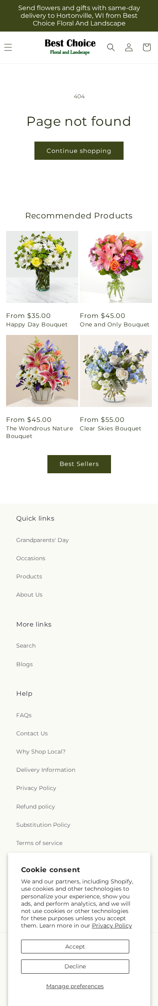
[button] (111, 47)
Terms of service (39, 843)
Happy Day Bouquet (37, 324)
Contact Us (32, 733)
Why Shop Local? (41, 751)
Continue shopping (79, 151)
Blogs (24, 664)
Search (26, 645)
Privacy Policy (112, 925)
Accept (75, 946)
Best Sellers (79, 464)
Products (29, 576)
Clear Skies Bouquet (110, 428)
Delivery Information (45, 769)
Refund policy (35, 806)
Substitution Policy (43, 824)
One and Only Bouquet (115, 324)
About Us (29, 594)
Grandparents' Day (42, 540)
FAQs (24, 715)
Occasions (30, 558)
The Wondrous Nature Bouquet (39, 432)
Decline (75, 966)
